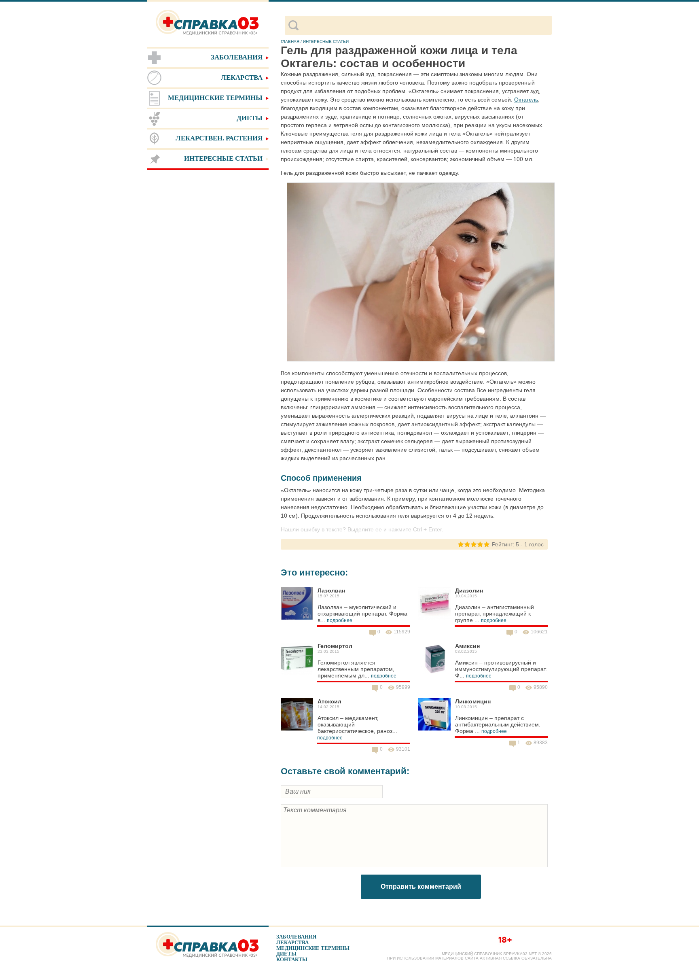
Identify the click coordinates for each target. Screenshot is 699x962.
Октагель (526, 99)
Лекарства (292, 942)
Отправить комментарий (421, 886)
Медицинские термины (313, 948)
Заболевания (296, 937)
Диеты (286, 954)
